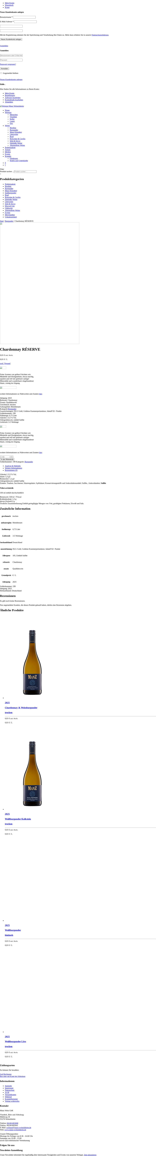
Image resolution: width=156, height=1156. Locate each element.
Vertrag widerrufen (12, 1101)
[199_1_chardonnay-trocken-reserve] (39, 343)
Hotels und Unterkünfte (19, 161)
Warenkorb (9, 5)
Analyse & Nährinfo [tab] (13, 466)
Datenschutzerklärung (100, 35)
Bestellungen (10, 95)
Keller (12, 119)
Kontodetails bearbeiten (14, 100)
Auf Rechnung (5, 1074)
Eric (11, 123)
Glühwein (9, 208)
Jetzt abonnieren (90, 1155)
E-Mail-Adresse (7, 22)
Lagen (12, 121)
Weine (7, 126)
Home (7, 110)
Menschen (14, 115)
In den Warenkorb (7, 459)
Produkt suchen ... (7, 171)
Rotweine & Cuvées (17, 139)
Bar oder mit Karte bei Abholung (12, 1076)
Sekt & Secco (15, 141)
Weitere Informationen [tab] (13, 468)
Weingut (8, 112)
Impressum (9, 1088)
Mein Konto (9, 3)
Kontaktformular (11, 1099)
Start (2, 221)
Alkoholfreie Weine (17, 145)
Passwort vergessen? (8, 64)
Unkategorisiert (11, 217)
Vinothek (13, 117)
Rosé (12, 137)
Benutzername (6, 17)
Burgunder (14, 130)
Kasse (7, 7)
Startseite (8, 1086)
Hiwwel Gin (10, 206)
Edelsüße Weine (16, 143)
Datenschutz (9, 1090)
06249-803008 (12, 1123)
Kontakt (8, 156)
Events (7, 154)
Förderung (14, 158)
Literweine (14, 134)
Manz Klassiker (16, 132)
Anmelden (4, 46)
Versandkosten (10, 1095)
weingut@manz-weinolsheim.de (18, 1128)
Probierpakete (10, 147)
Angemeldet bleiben (10, 73)
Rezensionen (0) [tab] (11, 470)
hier (40, 394)
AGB (7, 1092)
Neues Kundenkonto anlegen (11, 79)
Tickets (7, 150)
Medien (8, 152)
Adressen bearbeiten (12, 98)
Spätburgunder (10, 193)
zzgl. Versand (5, 363)
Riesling (13, 128)
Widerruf (8, 1097)
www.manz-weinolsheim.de (15, 1130)
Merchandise (10, 215)
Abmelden (9, 102)
